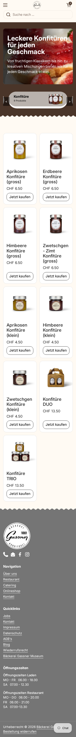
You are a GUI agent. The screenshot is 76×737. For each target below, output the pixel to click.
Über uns (10, 574)
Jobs (6, 616)
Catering (9, 585)
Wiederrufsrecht (15, 650)
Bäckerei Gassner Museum (23, 656)
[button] (68, 5)
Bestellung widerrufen (20, 731)
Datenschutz (12, 633)
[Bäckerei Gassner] (37, 5)
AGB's (7, 639)
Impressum (11, 627)
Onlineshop (11, 591)
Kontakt (8, 597)
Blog (6, 644)
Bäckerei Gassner (50, 727)
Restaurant (11, 579)
